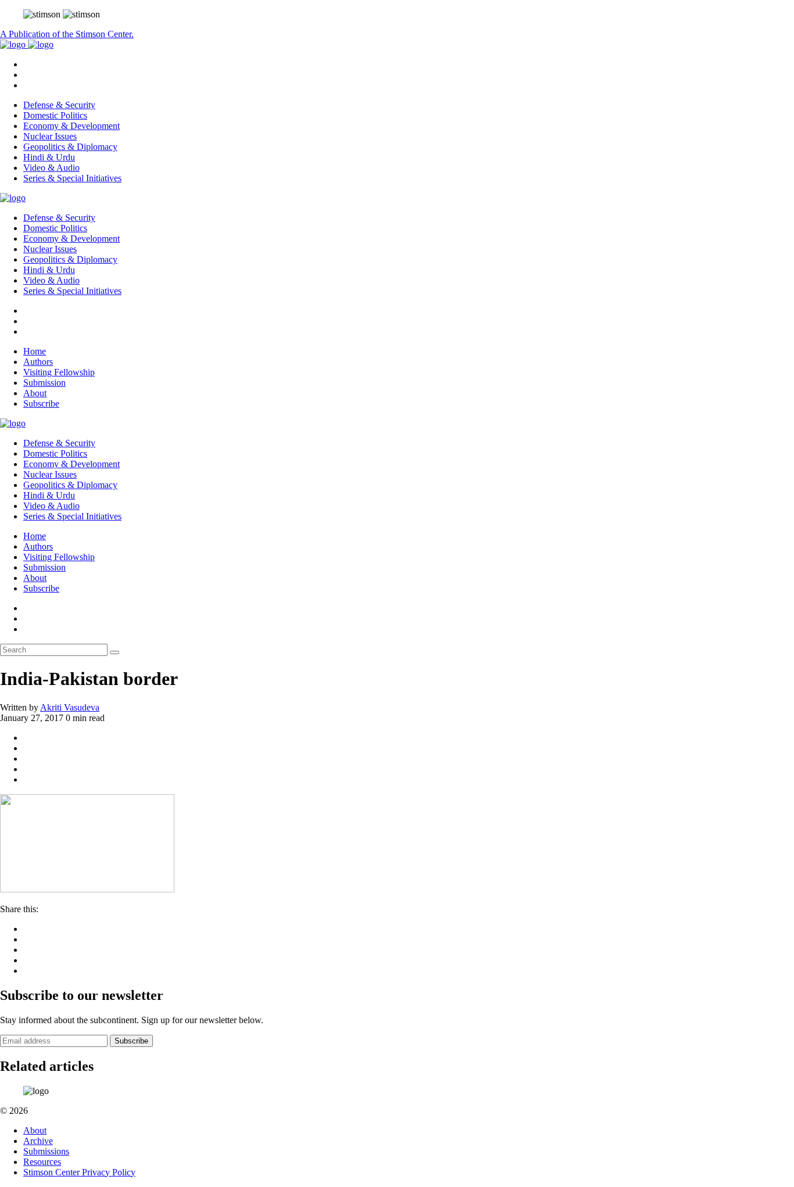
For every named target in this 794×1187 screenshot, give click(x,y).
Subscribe (41, 403)
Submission (44, 383)
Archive (38, 1141)
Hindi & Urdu (49, 157)
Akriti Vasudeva (69, 707)
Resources (42, 1162)
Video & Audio (51, 168)
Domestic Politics (55, 115)
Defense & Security (59, 105)
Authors (38, 362)
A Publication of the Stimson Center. (67, 34)
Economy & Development (71, 126)
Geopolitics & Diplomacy (70, 147)
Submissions (46, 1151)
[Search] (114, 652)
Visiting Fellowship (59, 372)
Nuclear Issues (50, 136)
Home (34, 351)
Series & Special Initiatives (72, 178)
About (35, 393)
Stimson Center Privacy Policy (79, 1172)
